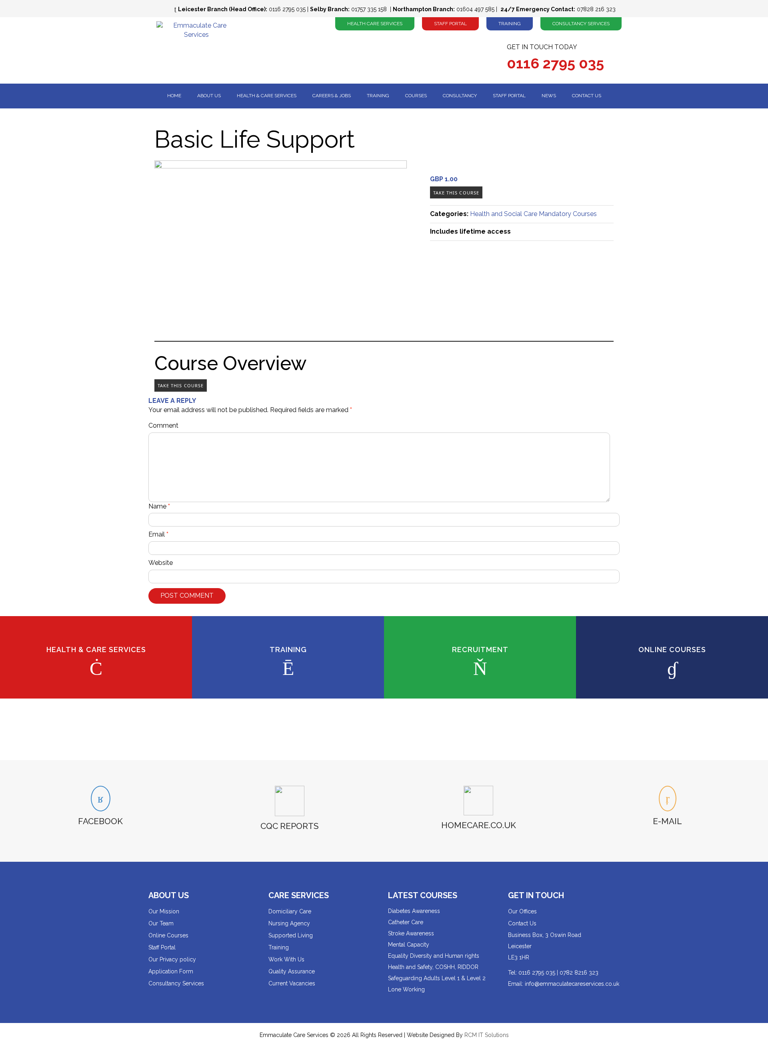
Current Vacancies (291, 983)
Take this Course (456, 193)
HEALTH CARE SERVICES (374, 23)
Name (159, 506)
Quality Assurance (291, 971)
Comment (163, 425)
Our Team (161, 923)
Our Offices (522, 911)
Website (160, 563)
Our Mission (163, 911)
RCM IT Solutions (486, 1035)
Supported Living (290, 935)
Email (158, 534)
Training (509, 23)
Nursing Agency (289, 923)
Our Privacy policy (172, 959)
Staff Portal (450, 23)
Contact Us (522, 923)
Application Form (170, 971)
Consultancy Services (581, 23)
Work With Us (286, 959)
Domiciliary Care (289, 911)
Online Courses (168, 935)
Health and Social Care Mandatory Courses (533, 214)
